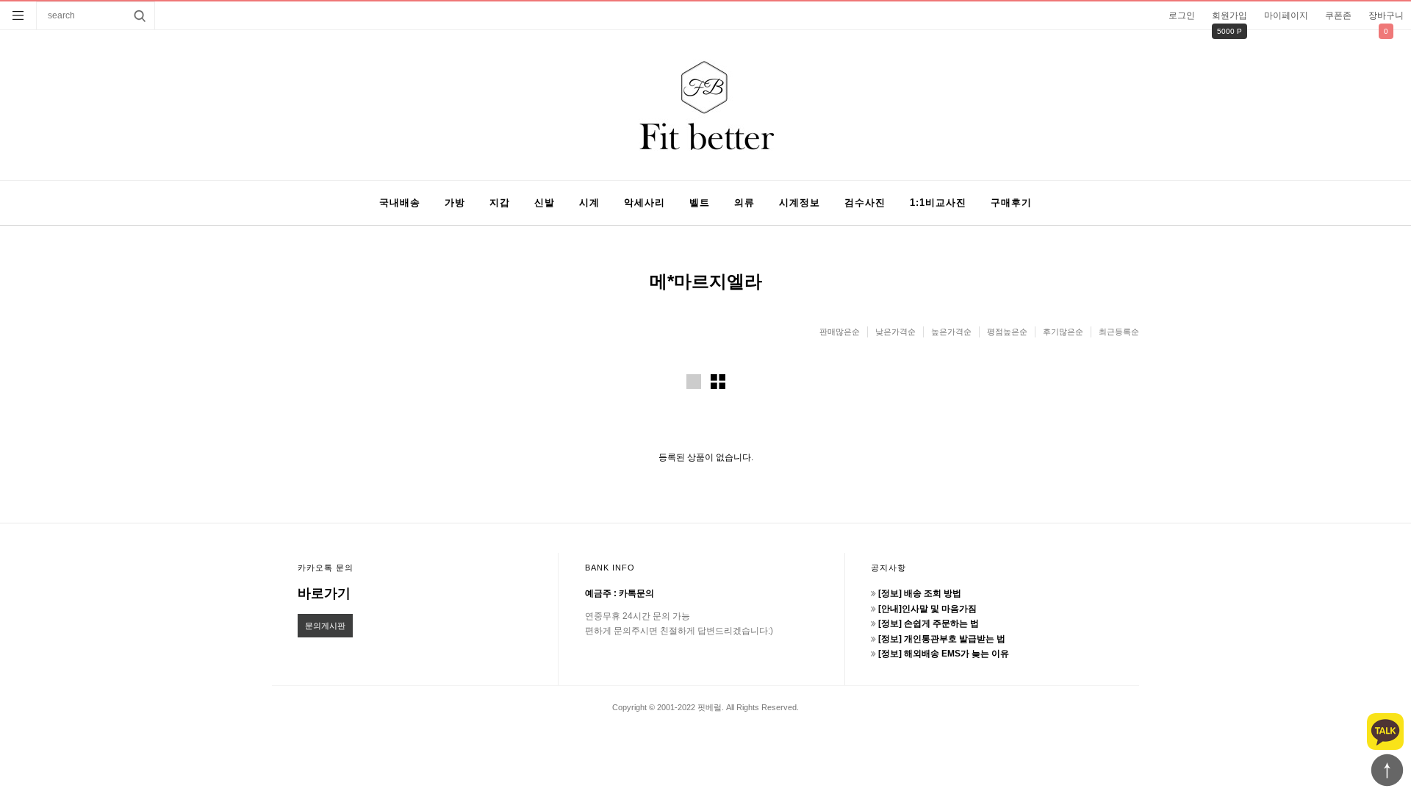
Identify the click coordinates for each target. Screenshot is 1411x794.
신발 (544, 202)
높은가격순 (951, 331)
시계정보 (799, 202)
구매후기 (1011, 202)
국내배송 (399, 202)
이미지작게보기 (718, 382)
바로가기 (324, 593)
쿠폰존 (1338, 15)
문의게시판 (325, 625)
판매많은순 (839, 331)
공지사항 (888, 567)
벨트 (699, 202)
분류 (18, 15)
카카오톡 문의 (325, 567)
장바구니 (1386, 15)
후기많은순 (1063, 331)
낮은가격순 (895, 331)
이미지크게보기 (694, 382)
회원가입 (1229, 15)
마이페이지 (1286, 15)
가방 (455, 202)
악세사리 (644, 202)
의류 (744, 202)
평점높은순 (1007, 331)
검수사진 (865, 202)
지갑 (499, 202)
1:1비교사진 (938, 202)
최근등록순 (1119, 331)
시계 (589, 202)
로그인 (1181, 15)
